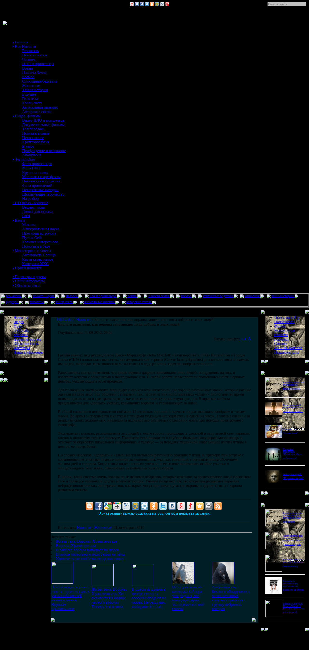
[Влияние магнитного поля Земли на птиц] (183, 582)
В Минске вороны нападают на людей (87, 550)
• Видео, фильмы (27, 116)
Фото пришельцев (37, 164)
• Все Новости (24, 46)
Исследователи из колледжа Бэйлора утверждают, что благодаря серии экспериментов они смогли (188, 598)
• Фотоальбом (24, 159)
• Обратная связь (26, 285)
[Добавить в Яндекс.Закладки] (181, 506)
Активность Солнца (39, 255)
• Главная (20, 42)
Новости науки (34, 55)
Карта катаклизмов (38, 259)
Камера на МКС (35, 264)
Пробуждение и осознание (44, 151)
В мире (28, 146)
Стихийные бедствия (39, 81)
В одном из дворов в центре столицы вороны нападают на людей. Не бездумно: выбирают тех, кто (149, 598)
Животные (31, 86)
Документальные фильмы (43, 125)
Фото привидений (37, 185)
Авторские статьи (37, 112)
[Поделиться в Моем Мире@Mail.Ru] (157, 4)
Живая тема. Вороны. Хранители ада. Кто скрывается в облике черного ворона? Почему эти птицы (109, 598)
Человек (29, 59)
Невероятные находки (40, 190)
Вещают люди (33, 207)
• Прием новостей (27, 268)
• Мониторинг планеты (32, 251)
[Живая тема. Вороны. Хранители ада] (62, 582)
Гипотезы (30, 99)
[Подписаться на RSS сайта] (218, 506)
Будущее (29, 94)
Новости (84, 527)
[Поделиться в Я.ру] (132, 4)
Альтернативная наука (40, 229)
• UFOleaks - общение (30, 203)
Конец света (32, 103)
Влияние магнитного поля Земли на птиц (90, 554)
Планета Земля (34, 72)
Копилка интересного (40, 242)
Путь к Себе (32, 238)
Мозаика (29, 225)
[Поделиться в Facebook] (142, 4)
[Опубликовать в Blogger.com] (89, 506)
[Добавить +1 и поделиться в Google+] (117, 506)
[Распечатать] (209, 506)
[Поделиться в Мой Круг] (144, 506)
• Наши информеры (29, 281)
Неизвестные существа (41, 181)
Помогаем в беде (36, 246)
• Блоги (19, 220)
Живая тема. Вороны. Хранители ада (86, 541)
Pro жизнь (30, 51)
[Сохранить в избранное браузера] (200, 506)
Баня (26, 216)
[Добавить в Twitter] (147, 4)
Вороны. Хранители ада (76, 546)
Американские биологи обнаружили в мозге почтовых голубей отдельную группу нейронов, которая (231, 598)
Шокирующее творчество (43, 194)
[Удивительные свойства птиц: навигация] (223, 582)
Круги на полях (35, 172)
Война (27, 68)
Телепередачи (33, 129)
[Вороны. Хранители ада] (103, 584)
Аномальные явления (40, 107)
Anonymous (31, 155)
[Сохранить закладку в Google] (108, 506)
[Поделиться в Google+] (167, 4)
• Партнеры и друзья (29, 277)
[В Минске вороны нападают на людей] (143, 584)
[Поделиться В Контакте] (137, 4)
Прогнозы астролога (39, 233)
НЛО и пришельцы (38, 64)
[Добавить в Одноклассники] (152, 4)
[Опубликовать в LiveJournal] (162, 4)
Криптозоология (35, 142)
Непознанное (33, 138)
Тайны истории (35, 90)
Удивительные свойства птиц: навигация (90, 559)
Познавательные (35, 133)
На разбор (30, 198)
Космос (28, 77)
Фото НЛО (31, 168)
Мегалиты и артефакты (41, 177)
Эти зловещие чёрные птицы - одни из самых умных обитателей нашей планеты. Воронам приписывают (70, 598)
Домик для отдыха (37, 212)
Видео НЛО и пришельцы (43, 120)
